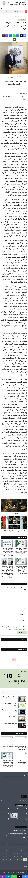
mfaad (4, 872)
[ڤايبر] (6, 35)
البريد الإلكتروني (23, 614)
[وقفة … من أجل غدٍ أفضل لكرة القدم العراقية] (23, 820)
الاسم (25, 607)
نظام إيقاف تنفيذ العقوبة (12, 716)
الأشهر (23, 692)
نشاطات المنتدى (17, 16)
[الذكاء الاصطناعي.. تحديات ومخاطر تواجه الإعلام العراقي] (5, 815)
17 (25, 856)
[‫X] (21, 35)
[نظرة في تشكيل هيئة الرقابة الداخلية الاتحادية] (7, 739)
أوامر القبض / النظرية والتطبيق (10, 723)
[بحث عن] (2, 8)
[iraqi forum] (14, 3)
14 (10, 853)
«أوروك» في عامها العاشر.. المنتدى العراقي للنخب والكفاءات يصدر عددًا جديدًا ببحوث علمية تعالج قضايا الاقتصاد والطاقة (21, 551)
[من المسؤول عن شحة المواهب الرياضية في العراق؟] (21, 755)
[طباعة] (14, 39)
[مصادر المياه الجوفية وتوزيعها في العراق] (22, 705)
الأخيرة (14, 692)
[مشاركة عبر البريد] (3, 35)
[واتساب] (14, 35)
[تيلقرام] (10, 35)
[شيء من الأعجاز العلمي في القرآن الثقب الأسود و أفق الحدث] (22, 712)
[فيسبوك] (24, 35)
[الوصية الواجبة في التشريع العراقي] (22, 699)
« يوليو (25, 866)
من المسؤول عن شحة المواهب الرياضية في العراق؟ (22, 762)
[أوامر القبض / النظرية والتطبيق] (22, 725)
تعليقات (5, 692)
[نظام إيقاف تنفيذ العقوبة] (22, 719)
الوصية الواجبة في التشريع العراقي (9, 696)
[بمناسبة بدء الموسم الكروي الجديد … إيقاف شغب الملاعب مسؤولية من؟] (23, 810)
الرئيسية (24, 16)
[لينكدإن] (17, 35)
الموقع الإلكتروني (23, 620)
